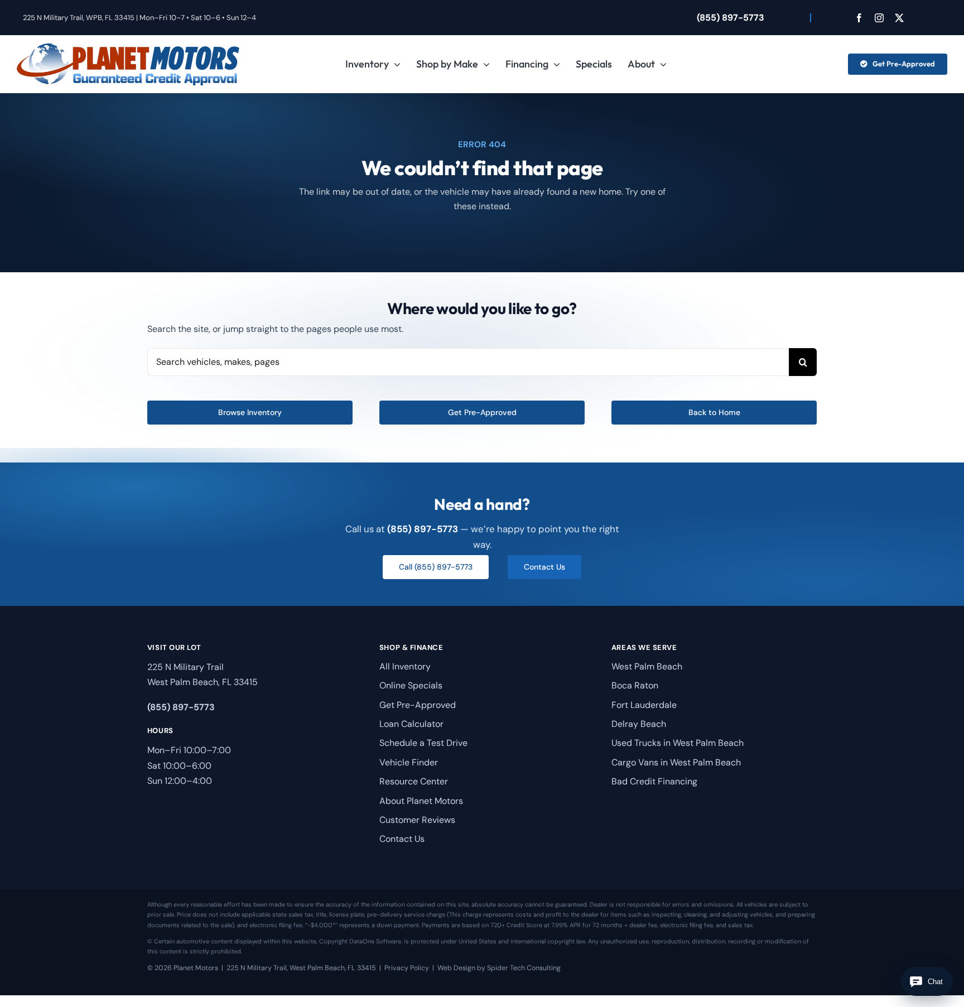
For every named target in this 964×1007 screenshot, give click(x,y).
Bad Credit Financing (654, 781)
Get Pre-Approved (417, 705)
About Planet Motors (421, 801)
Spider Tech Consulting (524, 967)
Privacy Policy (406, 967)
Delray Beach (638, 724)
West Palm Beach (646, 666)
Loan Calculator (411, 724)
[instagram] (879, 17)
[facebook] (859, 17)
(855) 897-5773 (730, 17)
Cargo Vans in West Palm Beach (676, 762)
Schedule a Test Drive (423, 743)
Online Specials (410, 685)
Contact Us (402, 839)
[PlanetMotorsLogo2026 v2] (128, 47)
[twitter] (899, 17)
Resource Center (413, 781)
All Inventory (405, 666)
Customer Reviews (417, 820)
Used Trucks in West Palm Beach (677, 743)
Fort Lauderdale (644, 705)
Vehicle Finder (408, 762)
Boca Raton (634, 685)
